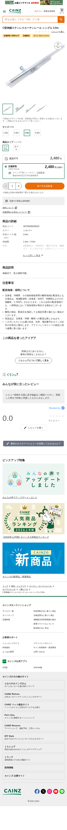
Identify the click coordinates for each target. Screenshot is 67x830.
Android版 (38, 667)
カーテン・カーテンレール (40, 586)
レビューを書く (58, 32)
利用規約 (6, 647)
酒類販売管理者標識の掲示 (45, 619)
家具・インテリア (18, 586)
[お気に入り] (58, 46)
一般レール (23, 589)
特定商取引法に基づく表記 (45, 611)
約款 (34, 395)
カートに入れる (44, 186)
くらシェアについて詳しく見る (33, 360)
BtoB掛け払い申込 (41, 628)
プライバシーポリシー (43, 643)
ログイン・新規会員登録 (44, 11)
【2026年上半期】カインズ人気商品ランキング (25, 537)
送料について (8, 208)
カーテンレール (9, 589)
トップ (5, 586)
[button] (61, 19)
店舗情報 (6, 619)
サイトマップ (8, 615)
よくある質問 (8, 652)
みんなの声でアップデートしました (19, 497)
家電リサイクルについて (44, 624)
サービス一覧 (8, 611)
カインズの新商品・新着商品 (16, 576)
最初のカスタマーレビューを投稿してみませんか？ (36, 443)
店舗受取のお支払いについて (14, 212)
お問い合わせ (39, 652)
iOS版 (4, 667)
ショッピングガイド (10, 643)
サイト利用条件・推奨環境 (45, 647)
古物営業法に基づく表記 (44, 615)
